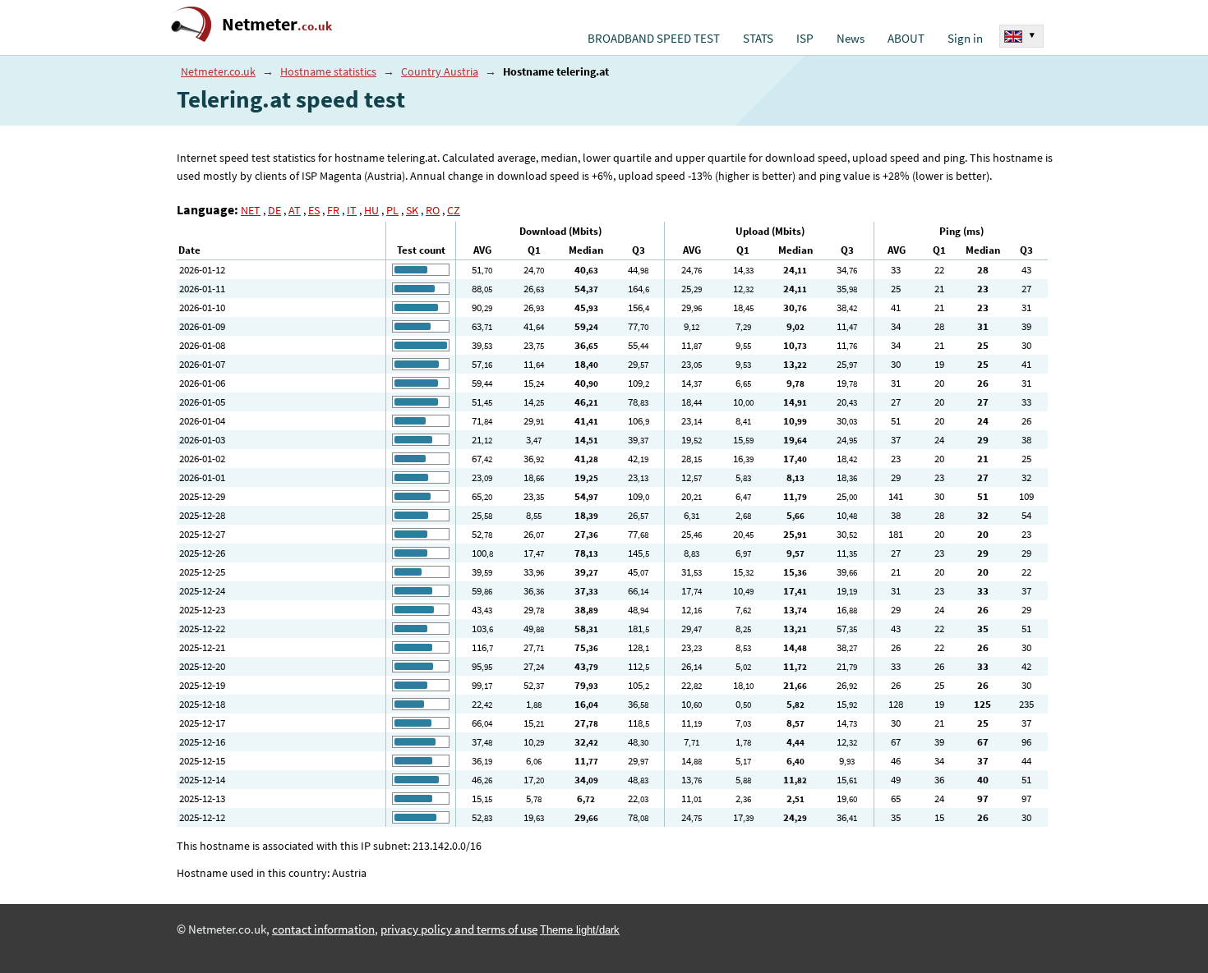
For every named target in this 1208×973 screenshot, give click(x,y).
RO (433, 210)
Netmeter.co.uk (218, 71)
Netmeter (277, 24)
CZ (453, 210)
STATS (758, 38)
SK (412, 210)
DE (274, 210)
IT (352, 210)
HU (371, 210)
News (851, 38)
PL (392, 210)
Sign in (965, 38)
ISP (805, 38)
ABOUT (906, 38)
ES (314, 210)
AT (294, 210)
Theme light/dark (580, 930)
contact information (323, 929)
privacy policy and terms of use (458, 929)
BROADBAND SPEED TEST (654, 38)
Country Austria (439, 71)
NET (251, 210)
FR (333, 210)
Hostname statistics (328, 71)
